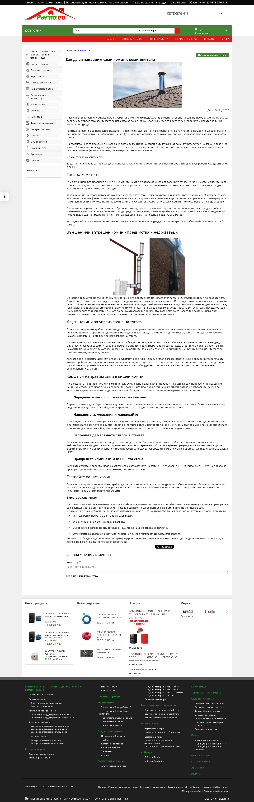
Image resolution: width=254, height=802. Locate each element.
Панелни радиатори (155, 699)
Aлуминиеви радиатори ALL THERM (164, 692)
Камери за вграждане (40, 722)
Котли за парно (35, 749)
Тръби (104, 739)
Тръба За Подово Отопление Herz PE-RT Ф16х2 (109, 634)
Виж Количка (82, 50)
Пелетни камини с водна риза (46, 703)
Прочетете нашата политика (110, 798)
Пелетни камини (37, 699)
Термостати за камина (206, 692)
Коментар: (74, 562)
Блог (225, 786)
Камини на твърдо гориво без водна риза (52, 717)
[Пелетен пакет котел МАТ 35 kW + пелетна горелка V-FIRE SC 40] (35, 618)
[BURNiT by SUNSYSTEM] (193, 612)
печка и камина (214, 147)
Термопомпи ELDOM (111, 725)
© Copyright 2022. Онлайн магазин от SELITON (49, 786)
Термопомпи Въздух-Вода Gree (117, 717)
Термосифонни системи (207, 711)
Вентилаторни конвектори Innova (162, 713)
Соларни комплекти (205, 714)
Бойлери (146, 752)
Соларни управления (206, 729)
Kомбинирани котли (39, 757)
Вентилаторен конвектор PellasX (162, 717)
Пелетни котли (109, 686)
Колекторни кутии (110, 747)
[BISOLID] (215, 612)
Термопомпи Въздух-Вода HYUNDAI (113, 712)
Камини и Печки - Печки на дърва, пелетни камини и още (53, 688)
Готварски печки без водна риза (47, 743)
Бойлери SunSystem (155, 760)
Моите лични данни (216, 798)
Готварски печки (37, 736)
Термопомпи (106, 702)
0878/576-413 (178, 13)
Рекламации (158, 786)
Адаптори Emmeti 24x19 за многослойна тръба (56, 653)
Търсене (206, 786)
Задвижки (106, 751)
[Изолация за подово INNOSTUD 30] (87, 653)
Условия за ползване (119, 786)
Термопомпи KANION (112, 721)
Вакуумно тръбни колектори (209, 707)
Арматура (106, 755)
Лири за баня (149, 723)
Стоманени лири (153, 736)
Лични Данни (192, 786)
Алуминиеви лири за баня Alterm (163, 732)
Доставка (144, 786)
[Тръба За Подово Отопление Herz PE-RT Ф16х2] (87, 636)
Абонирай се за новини (143, 669)
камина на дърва (216, 117)
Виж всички (135, 672)
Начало (70, 50)
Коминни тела (200, 761)
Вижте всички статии (212, 55)
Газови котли (108, 690)
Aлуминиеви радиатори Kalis (161, 695)
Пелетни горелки (109, 696)
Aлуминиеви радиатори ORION (162, 689)
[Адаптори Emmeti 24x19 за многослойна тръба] (35, 656)
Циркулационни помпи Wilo (211, 743)
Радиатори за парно (111, 761)
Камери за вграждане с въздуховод (48, 731)
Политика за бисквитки (216, 791)
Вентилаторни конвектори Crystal (162, 710)
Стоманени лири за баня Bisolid (163, 746)
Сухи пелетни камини (41, 706)
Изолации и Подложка (113, 736)
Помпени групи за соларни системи (208, 724)
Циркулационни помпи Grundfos (208, 748)
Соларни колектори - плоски (209, 703)
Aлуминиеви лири (154, 728)
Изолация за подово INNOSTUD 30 (109, 651)
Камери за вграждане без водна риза (49, 725)
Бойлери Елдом (153, 757)
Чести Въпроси (175, 786)
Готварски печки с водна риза (46, 740)
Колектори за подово (112, 743)
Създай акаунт (202, 32)
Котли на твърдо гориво (41, 753)
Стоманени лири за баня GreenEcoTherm (158, 742)
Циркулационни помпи (207, 739)
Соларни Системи (202, 698)
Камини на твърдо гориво (42, 710)
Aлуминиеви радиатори (113, 765)
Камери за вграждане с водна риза (48, 728)
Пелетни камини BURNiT (42, 694)
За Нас (216, 786)
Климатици (198, 686)
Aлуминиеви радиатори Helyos (162, 686)
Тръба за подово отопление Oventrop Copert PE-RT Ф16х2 (109, 616)
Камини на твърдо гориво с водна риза (50, 714)
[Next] (226, 611)
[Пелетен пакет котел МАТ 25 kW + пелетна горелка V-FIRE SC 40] (35, 637)
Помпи (195, 735)
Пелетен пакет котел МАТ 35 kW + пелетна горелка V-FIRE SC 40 (57, 615)
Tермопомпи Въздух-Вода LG (116, 707)
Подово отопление (110, 731)
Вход (198, 29)
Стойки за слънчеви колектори (211, 718)
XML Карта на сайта (191, 791)
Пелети (196, 773)
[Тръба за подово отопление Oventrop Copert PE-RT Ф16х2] (87, 618)
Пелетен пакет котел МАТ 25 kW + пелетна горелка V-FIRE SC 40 (57, 634)
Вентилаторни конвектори (158, 705)
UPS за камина (200, 755)
